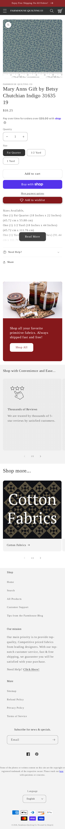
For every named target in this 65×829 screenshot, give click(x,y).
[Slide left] (24, 456)
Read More (32, 236)
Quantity (7, 129)
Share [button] (10, 261)
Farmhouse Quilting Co (27, 825)
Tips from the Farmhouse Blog (25, 615)
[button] (5, 11)
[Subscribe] (54, 739)
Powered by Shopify (46, 825)
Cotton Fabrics (16, 545)
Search (11, 590)
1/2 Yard (36, 152)
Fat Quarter (14, 152)
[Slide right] (40, 456)
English (31, 798)
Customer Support (17, 607)
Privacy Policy (15, 707)
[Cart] (60, 11)
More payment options (32, 193)
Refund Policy (15, 699)
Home (10, 581)
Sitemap (11, 690)
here (61, 771)
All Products (14, 598)
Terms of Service (17, 716)
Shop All (22, 347)
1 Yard (11, 160)
